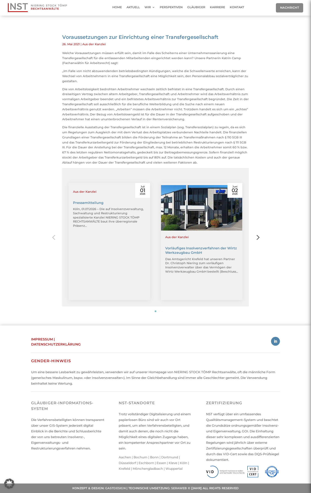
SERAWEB (179, 488)
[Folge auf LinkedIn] (275, 341)
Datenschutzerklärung (56, 344)
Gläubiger (196, 7)
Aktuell (133, 7)
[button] (257, 237)
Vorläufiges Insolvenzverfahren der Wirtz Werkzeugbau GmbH (201, 250)
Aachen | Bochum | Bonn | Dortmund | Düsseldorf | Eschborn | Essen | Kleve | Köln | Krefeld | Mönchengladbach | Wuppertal (154, 463)
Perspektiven (171, 7)
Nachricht (289, 8)
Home (117, 7)
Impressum (42, 339)
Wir (147, 7)
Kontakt (237, 7)
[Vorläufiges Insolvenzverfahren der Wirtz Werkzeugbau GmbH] (201, 208)
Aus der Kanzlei (94, 44)
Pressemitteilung (88, 203)
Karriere (217, 7)
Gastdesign (115, 488)
